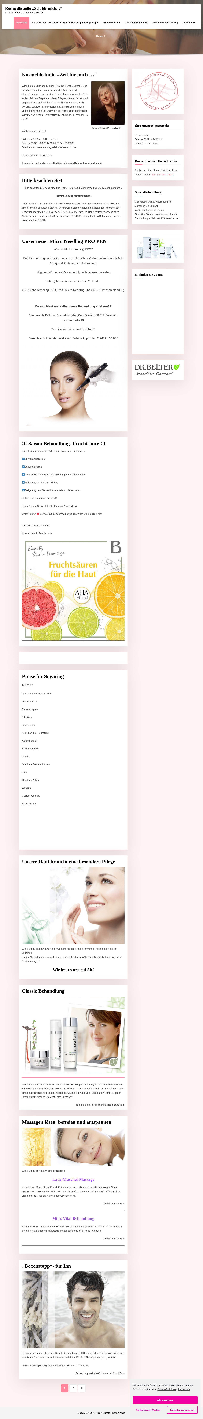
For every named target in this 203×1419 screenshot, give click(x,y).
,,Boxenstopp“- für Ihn (46, 1266)
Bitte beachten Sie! (42, 180)
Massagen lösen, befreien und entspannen (66, 1122)
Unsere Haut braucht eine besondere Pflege (68, 861)
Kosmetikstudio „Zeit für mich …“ (59, 74)
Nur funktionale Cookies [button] (148, 1410)
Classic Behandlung (43, 991)
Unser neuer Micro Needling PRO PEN (64, 241)
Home (99, 36)
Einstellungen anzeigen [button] (182, 1410)
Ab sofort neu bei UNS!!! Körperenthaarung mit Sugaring (64, 22)
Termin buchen (111, 22)
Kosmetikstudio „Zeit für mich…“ (33, 8)
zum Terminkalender (162, 174)
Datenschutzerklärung (165, 22)
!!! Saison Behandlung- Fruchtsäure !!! (63, 443)
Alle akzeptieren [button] (165, 1400)
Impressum (189, 22)
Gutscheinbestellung (136, 22)
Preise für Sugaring (43, 676)
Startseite (21, 22)
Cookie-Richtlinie (166, 1389)
